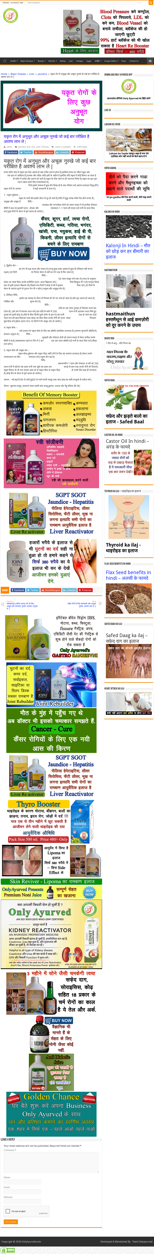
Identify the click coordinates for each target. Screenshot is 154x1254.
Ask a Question (34, 3)
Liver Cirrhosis (42, 147)
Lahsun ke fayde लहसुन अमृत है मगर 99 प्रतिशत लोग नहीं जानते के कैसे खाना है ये (129, 155)
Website (8, 1197)
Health (13, 61)
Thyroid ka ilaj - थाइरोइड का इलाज (123, 547)
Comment (10, 1150)
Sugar (88, 61)
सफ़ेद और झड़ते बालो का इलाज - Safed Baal (126, 419)
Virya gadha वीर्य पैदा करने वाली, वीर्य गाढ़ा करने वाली (128, 198)
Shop (123, 61)
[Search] (151, 2)
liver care (31, 147)
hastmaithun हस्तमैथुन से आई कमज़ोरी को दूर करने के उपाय (127, 319)
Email (7, 1187)
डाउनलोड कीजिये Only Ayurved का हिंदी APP (129, 98)
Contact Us (134, 61)
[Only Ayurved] (10, 15)
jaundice (42, 74)
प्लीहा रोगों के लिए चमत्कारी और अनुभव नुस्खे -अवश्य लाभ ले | (82, 603)
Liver (71, 61)
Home (5, 60)
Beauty (41, 61)
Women (51, 61)
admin (9, 147)
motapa (79, 61)
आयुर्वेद (97, 61)
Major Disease (27, 61)
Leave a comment (63, 147)
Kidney (63, 61)
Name (7, 1177)
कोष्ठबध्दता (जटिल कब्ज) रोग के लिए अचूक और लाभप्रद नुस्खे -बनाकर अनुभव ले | (22, 605)
